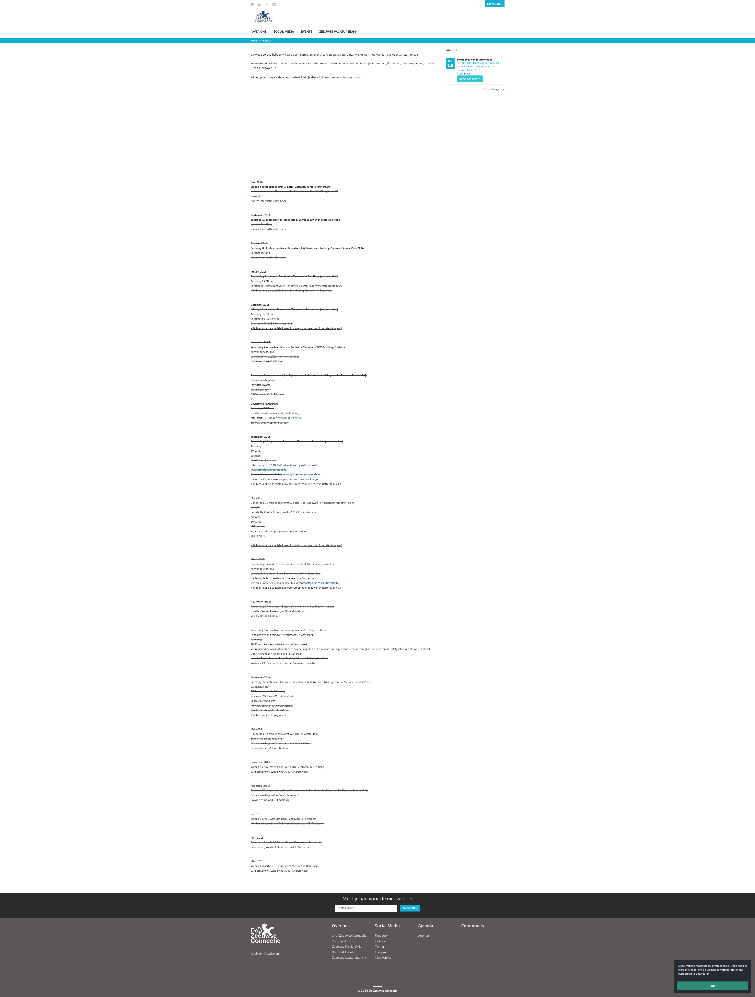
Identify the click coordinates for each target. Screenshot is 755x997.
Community (340, 941)
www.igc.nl (257, 196)
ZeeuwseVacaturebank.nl (349, 957)
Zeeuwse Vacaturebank (338, 31)
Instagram (382, 952)
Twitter (379, 946)
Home (254, 40)
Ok (713, 985)
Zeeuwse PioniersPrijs (346, 946)
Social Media (283, 31)
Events (306, 31)
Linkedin (381, 941)
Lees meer (464, 73)
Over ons (259, 31)
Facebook (381, 935)
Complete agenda (494, 89)
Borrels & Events (343, 952)
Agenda (266, 40)
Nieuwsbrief (383, 957)
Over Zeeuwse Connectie (349, 935)
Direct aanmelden (469, 79)
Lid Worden (494, 4)
